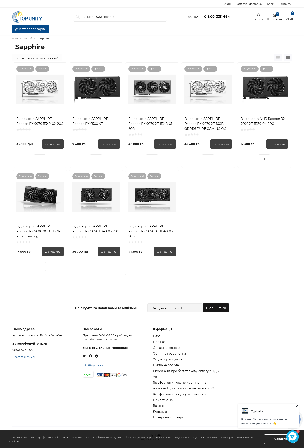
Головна (16, 38)
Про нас (159, 342)
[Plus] (55, 158)
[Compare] (60, 69)
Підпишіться (216, 308)
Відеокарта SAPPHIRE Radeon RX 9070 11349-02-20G (39, 121)
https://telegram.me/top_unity (96, 356)
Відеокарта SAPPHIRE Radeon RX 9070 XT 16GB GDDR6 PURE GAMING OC (205, 124)
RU (196, 16)
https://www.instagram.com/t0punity (85, 356)
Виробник (30, 38)
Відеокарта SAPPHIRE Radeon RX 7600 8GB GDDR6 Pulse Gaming (39, 231)
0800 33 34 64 (22, 350)
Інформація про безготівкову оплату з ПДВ (186, 371)
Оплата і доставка (249, 3)
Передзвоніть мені (24, 356)
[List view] (278, 57)
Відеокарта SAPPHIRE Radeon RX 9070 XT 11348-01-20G (150, 124)
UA (190, 16)
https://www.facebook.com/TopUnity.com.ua (91, 356)
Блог (270, 3)
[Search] (77, 17)
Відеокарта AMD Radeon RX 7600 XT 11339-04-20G (263, 121)
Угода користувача (167, 359)
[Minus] (25, 158)
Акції (228, 3)
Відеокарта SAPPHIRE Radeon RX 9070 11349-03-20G (95, 228)
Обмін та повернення (169, 353)
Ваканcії (159, 406)
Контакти (285, 3)
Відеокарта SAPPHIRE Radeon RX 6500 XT (90, 121)
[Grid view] (288, 57)
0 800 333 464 (217, 17)
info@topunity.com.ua (97, 365)
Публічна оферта (166, 365)
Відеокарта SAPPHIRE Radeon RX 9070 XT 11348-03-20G (151, 231)
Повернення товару (168, 417)
